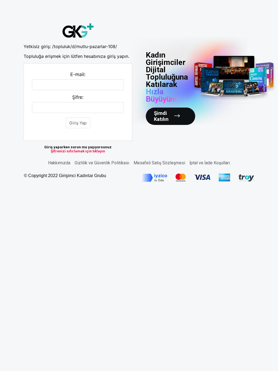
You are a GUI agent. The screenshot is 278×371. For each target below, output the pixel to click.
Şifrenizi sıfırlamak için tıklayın (78, 151)
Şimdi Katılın (161, 116)
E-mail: (78, 74)
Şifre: (78, 97)
